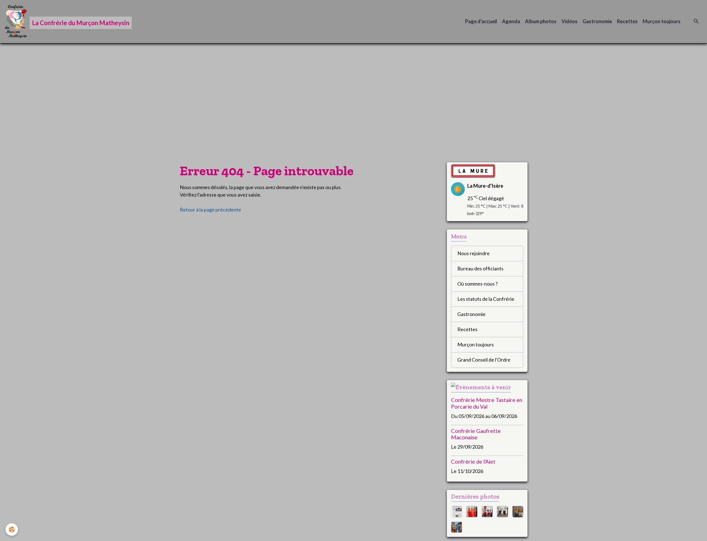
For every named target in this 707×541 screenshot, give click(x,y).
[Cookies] (12, 529)
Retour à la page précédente (210, 210)
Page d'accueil (481, 21)
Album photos (540, 21)
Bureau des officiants (480, 268)
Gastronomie (597, 21)
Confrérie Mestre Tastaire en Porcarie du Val (486, 403)
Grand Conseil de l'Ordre (483, 360)
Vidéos (569, 21)
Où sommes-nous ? (477, 284)
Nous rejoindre (473, 253)
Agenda (511, 21)
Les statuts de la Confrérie (485, 299)
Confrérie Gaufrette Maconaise (476, 434)
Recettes (627, 21)
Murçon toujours (661, 21)
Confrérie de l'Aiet (473, 461)
